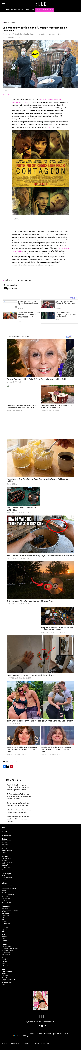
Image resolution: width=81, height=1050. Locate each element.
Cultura (4, 852)
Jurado (4, 870)
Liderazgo (5, 962)
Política (5, 927)
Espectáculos (6, 841)
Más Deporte (6, 898)
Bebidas (4, 860)
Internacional (6, 914)
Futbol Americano (8, 895)
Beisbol (4, 893)
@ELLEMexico (12, 288)
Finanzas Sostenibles (9, 979)
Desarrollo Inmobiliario (9, 948)
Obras (4, 918)
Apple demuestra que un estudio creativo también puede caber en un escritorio (19, 819)
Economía (5, 912)
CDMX (3, 935)
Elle (3, 827)
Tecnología (5, 916)
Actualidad (5, 960)
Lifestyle (5, 900)
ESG (3, 919)
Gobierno (5, 929)
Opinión (4, 939)
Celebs (20, 10)
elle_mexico (40, 1025)
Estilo (4, 875)
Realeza (4, 843)
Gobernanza (6, 975)
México (4, 931)
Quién (4, 839)
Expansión (6, 906)
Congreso (5, 933)
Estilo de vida (30, 10)
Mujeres (4, 921)
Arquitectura (6, 952)
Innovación (5, 981)
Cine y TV (4, 881)
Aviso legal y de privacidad (10, 1043)
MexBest (5, 856)
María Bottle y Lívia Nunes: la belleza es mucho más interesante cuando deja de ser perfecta (18, 787)
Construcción (6, 946)
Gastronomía (6, 858)
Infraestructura (7, 950)
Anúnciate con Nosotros (41, 1043)
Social (4, 973)
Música (4, 883)
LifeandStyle (6, 923)
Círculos (5, 845)
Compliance (26, 1043)
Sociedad (5, 940)
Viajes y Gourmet (7, 850)
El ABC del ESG (6, 983)
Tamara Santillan (10, 285)
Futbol (4, 891)
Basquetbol (6, 896)
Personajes (5, 864)
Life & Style (6, 873)
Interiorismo (6, 954)
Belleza (14, 10)
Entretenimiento (7, 877)
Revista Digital (6, 902)
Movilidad (5, 977)
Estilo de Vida (6, 868)
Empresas (5, 908)
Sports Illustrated (9, 889)
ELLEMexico (34, 1025)
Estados (4, 937)
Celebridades (9, 23)
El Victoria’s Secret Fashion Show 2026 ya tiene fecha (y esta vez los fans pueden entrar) (19, 796)
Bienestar (5, 866)
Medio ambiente (7, 971)
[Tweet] (7, 766)
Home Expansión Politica (10, 910)
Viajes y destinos (7, 862)
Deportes (5, 879)
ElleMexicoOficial (47, 1025)
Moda (8, 10)
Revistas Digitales (45, 10)
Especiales (5, 965)
